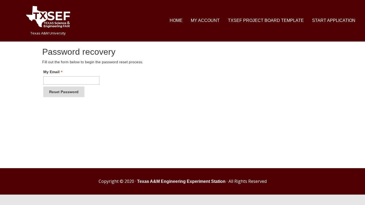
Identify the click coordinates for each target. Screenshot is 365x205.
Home (176, 20)
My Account (205, 20)
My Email (51, 72)
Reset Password (64, 92)
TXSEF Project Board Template (266, 20)
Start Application (333, 20)
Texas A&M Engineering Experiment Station (181, 181)
